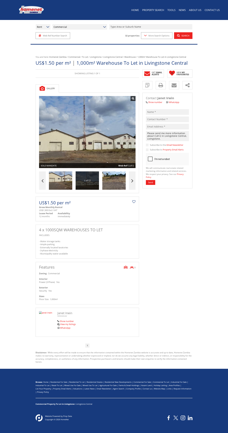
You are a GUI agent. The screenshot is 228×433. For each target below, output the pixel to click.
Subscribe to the (166, 144)
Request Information (182, 388)
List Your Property (43, 388)
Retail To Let (57, 385)
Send (150, 182)
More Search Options (158, 35)
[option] (114, 180)
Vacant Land (146, 385)
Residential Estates (95, 382)
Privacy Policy (43, 392)
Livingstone (95, 56)
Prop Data (67, 416)
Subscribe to (167, 149)
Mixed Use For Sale (72, 385)
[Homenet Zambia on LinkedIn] (190, 418)
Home (45, 382)
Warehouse (130, 56)
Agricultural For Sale (108, 385)
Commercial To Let (161, 382)
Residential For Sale (58, 382)
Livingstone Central (113, 56)
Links (169, 388)
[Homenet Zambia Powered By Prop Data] (39, 417)
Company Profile (133, 388)
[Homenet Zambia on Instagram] (183, 418)
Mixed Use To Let (90, 385)
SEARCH (185, 35)
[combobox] (151, 26)
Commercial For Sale (142, 382)
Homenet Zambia (57, 56)
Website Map (159, 388)
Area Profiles (174, 385)
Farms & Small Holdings (129, 385)
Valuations (77, 388)
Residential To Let (77, 382)
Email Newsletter (175, 144)
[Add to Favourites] (134, 201)
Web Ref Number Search (55, 35)
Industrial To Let (43, 385)
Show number (67, 321)
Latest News (89, 388)
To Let (85, 56)
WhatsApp (65, 327)
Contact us (147, 388)
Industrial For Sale (179, 382)
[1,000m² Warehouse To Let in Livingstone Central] (87, 132)
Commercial (74, 56)
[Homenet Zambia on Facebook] (168, 418)
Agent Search (118, 388)
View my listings (68, 324)
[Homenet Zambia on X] (175, 418)
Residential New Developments (118, 382)
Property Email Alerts (173, 149)
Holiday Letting (160, 385)
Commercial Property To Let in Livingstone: (55, 404)
